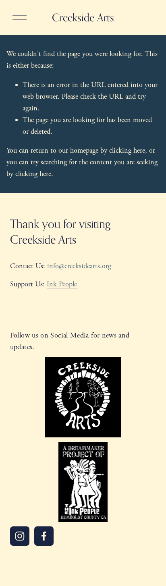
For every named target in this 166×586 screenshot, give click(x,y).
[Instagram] (19, 536)
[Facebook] (44, 536)
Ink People (62, 284)
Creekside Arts (83, 17)
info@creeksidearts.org (79, 266)
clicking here (127, 150)
